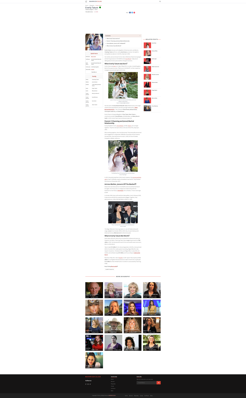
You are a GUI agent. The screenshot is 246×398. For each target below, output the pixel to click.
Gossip (112, 386)
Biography (113, 383)
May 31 (92, 56)
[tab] (123, 35)
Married (95, 1)
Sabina (146, 349)
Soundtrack (128, 58)
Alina (88, 297)
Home (112, 379)
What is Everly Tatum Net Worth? (114, 45)
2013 (95, 56)
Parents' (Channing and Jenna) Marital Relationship (118, 41)
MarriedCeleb (93, 377)
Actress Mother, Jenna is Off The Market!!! (116, 43)
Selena (97, 11)
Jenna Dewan (120, 125)
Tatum (129, 125)
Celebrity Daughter (109, 269)
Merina (107, 297)
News (112, 390)
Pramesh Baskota (109, 349)
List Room (113, 388)
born (114, 66)
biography (92, 5)
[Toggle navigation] (86, 1)
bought (121, 257)
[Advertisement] (123, 24)
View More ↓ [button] (94, 72)
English (92, 69)
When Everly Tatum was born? (113, 38)
